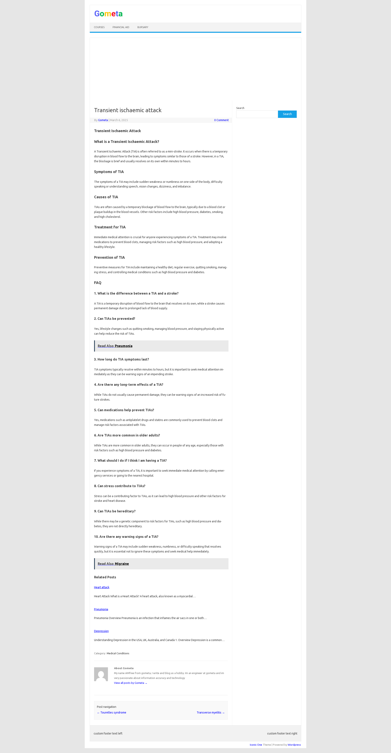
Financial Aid (121, 27)
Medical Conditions (118, 653)
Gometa (103, 120)
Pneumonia (101, 609)
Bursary (142, 27)
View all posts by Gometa (130, 682)
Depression (101, 631)
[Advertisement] (195, 69)
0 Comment (221, 120)
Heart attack (101, 587)
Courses (99, 27)
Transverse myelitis (211, 712)
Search (240, 107)
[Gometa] (108, 15)
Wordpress (294, 744)
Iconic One (256, 744)
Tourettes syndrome (111, 712)
